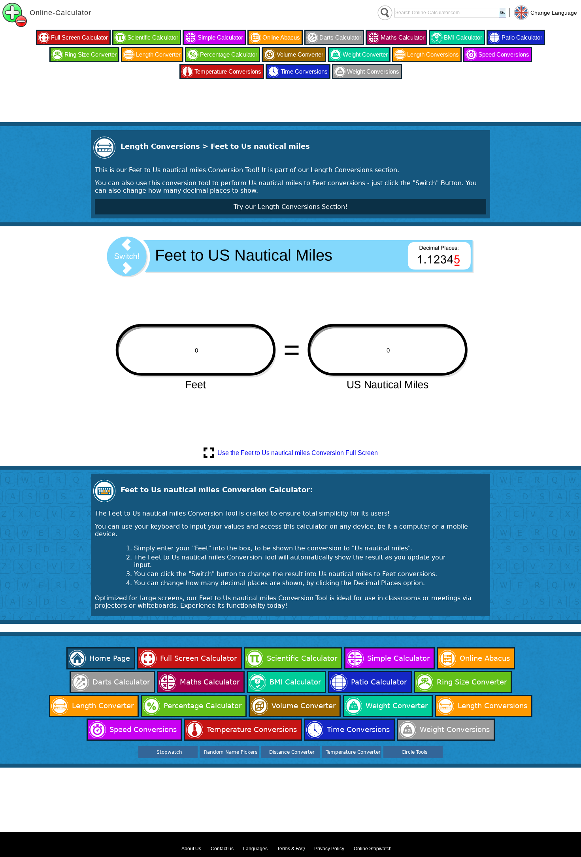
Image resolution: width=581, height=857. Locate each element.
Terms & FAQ (291, 848)
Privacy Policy (329, 848)
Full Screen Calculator (79, 37)
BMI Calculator (463, 37)
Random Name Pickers (230, 752)
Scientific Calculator (152, 37)
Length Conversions (433, 54)
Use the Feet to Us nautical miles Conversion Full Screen (297, 452)
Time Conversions (304, 71)
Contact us (222, 848)
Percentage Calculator (228, 54)
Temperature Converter (353, 752)
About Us (191, 848)
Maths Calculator (402, 37)
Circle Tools (414, 752)
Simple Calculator (220, 37)
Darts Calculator (340, 37)
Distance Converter (292, 752)
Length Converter (158, 54)
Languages (255, 848)
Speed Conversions (503, 54)
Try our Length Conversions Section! (290, 206)
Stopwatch (169, 752)
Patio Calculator (522, 37)
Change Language (553, 12)
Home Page (109, 658)
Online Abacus (281, 37)
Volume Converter (300, 54)
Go (503, 12)
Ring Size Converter (90, 54)
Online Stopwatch (373, 848)
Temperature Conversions (227, 71)
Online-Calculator (60, 13)
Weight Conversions (373, 71)
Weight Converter (365, 54)
